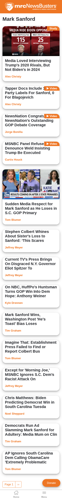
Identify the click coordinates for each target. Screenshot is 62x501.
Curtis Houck (13, 159)
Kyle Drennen (14, 302)
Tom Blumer (13, 219)
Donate (51, 483)
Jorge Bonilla (13, 132)
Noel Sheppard (14, 413)
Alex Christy (13, 76)
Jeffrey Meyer (14, 247)
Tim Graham (13, 330)
